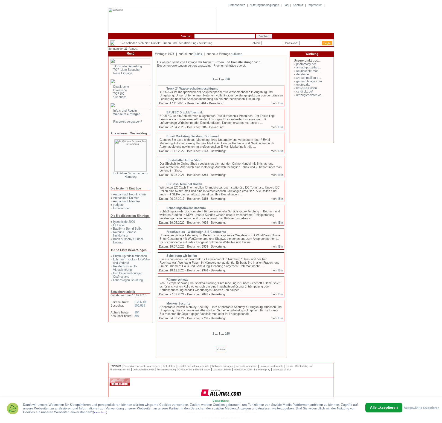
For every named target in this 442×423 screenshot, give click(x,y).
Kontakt (298, 5)
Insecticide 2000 (124, 221)
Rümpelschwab (177, 279)
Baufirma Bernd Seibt (127, 228)
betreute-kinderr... (308, 88)
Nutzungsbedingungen (264, 5)
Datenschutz (236, 5)
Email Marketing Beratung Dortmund (192, 136)
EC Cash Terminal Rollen (184, 184)
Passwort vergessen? (127, 121)
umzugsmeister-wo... (310, 95)
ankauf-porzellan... (308, 67)
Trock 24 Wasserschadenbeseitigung (192, 88)
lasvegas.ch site (282, 369)
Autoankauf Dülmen (126, 198)
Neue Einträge (122, 73)
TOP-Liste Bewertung (127, 66)
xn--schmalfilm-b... (308, 77)
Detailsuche (121, 86)
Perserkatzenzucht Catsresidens (141, 366)
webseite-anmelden (246, 366)
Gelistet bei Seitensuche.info (193, 366)
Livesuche (120, 90)
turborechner (121, 208)
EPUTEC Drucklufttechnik (184, 112)
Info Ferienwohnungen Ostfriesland (127, 274)
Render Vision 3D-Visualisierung (125, 268)
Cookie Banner (221, 400)
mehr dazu (100, 412)
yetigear (118, 204)
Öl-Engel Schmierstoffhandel (194, 369)
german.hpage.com (309, 81)
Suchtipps (120, 97)
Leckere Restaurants (271, 366)
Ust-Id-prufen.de (222, 369)
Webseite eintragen (222, 366)
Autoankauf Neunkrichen (129, 194)
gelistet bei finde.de (143, 369)
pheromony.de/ (306, 64)
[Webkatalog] (120, 384)
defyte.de (302, 74)
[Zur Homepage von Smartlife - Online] (12, 409)
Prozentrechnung (166, 369)
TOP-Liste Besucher (126, 69)
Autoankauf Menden (126, 201)
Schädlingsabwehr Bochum (186, 208)
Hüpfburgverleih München (130, 256)
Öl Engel (119, 225)
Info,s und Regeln (125, 110)
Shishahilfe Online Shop (183, 160)
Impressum (315, 5)
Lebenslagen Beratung (128, 280)
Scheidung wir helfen (181, 255)
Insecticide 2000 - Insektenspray (252, 369)
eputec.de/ (303, 84)
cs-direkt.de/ (304, 91)
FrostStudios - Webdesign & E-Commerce (196, 232)
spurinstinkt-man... (308, 71)
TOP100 (118, 93)
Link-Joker (169, 366)
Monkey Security (178, 303)
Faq (285, 5)
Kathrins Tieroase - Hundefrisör (125, 233)
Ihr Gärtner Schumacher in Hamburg (130, 175)
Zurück (221, 349)
